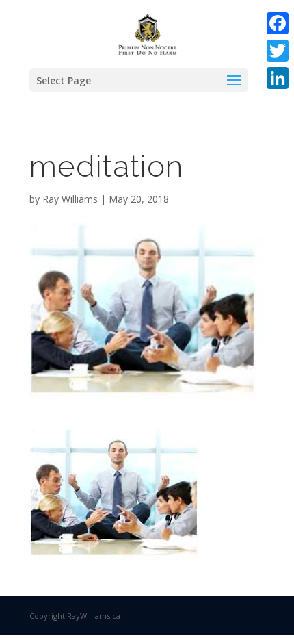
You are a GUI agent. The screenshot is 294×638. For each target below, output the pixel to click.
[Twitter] (277, 50)
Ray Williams (70, 198)
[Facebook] (277, 23)
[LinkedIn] (277, 78)
